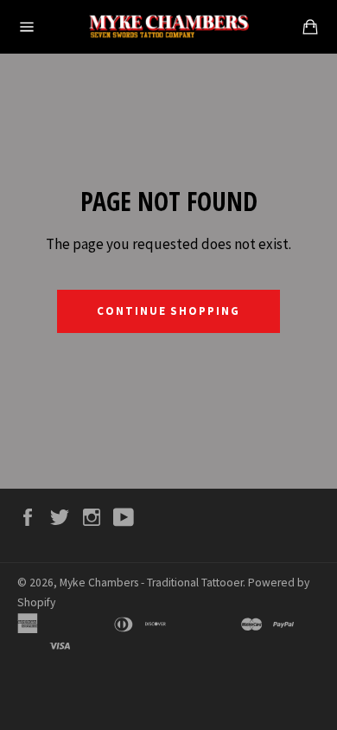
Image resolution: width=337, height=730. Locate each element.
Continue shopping (168, 311)
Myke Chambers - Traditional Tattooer (151, 582)
